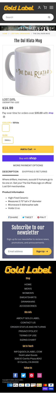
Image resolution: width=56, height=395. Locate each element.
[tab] (12, 173)
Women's (28, 293)
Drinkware (28, 301)
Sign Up (40, 251)
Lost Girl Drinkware (20, 34)
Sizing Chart (28, 340)
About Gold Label (28, 318)
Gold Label (19, 380)
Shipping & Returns (34, 171)
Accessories (28, 306)
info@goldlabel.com (28, 352)
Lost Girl (9, 99)
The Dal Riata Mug (41, 34)
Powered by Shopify (10, 382)
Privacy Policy (28, 331)
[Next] (51, 72)
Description (10, 171)
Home (4, 34)
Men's (28, 288)
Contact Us (28, 322)
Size (5, 135)
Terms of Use (28, 335)
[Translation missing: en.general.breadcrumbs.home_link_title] (28, 28)
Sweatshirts (28, 297)
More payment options (28, 165)
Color (10, 122)
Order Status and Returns (28, 327)
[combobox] (23, 17)
